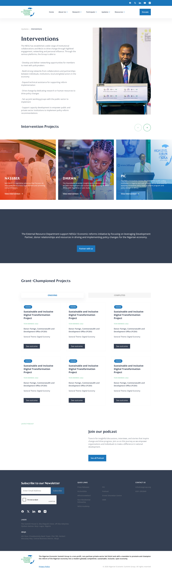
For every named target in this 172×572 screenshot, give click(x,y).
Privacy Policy (44, 566)
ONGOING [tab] (52, 295)
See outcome (32, 346)
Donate (145, 12)
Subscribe (57, 490)
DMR (104, 500)
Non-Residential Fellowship (83, 501)
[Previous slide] (138, 127)
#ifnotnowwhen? (84, 495)
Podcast (105, 491)
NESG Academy (83, 506)
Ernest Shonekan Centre (112, 495)
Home (51, 12)
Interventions (36, 29)
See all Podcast (97, 458)
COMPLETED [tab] (119, 295)
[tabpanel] (86, 354)
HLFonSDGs (82, 491)
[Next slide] (147, 127)
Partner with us (86, 248)
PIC (103, 487)
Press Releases (83, 487)
